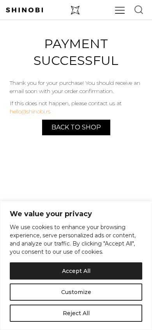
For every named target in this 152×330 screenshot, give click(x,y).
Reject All (76, 313)
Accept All (76, 270)
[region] (76, 265)
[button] (139, 10)
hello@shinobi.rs (30, 111)
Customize (76, 292)
